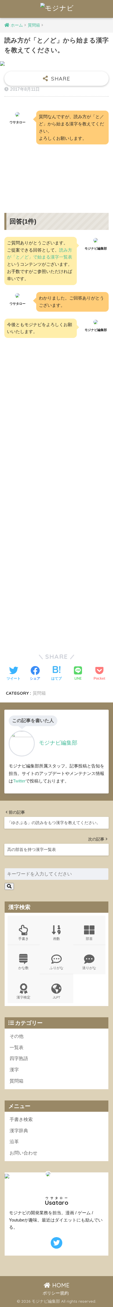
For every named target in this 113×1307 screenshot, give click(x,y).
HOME (60, 1285)
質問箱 (39, 693)
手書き (23, 938)
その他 (16, 1036)
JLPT (56, 997)
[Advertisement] (56, 174)
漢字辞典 (19, 1130)
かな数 (23, 968)
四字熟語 (19, 1058)
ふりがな (56, 968)
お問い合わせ (23, 1152)
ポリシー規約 (56, 1293)
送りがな (89, 968)
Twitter (19, 780)
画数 (56, 938)
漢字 (14, 1069)
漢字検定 (23, 997)
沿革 (14, 1141)
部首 (89, 938)
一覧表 (16, 1047)
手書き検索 (21, 1119)
